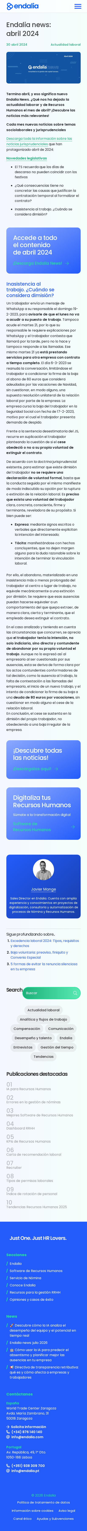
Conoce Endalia (22, 1285)
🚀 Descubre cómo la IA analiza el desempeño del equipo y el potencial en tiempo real (43, 1330)
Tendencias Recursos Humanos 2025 (36, 1207)
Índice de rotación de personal (31, 1193)
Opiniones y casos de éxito (31, 1299)
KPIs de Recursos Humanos (28, 1141)
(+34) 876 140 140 (26, 1432)
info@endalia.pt (25, 1470)
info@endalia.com (27, 1437)
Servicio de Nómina (25, 1278)
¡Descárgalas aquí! (32, 769)
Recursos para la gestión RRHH (35, 1292)
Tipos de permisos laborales (29, 1180)
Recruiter (14, 1167)
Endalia (66, 1038)
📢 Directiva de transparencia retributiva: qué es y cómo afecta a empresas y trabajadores (44, 1372)
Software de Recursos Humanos (32, 827)
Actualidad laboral (66, 44)
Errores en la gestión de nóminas (33, 1102)
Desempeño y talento (33, 1038)
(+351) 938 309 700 (28, 1465)
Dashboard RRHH (20, 1128)
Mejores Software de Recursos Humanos (39, 1115)
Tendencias (44, 1056)
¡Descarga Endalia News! (37, 263)
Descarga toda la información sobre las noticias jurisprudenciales (39, 141)
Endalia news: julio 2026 (29, 1342)
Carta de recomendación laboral (33, 1154)
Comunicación (60, 1028)
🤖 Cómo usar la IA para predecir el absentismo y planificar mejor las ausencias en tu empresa (39, 1354)
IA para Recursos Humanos (28, 1089)
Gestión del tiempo (57, 1047)
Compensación (27, 1028)
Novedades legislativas (26, 158)
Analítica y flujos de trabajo (43, 1019)
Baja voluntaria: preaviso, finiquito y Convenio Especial (39, 955)
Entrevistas (23, 1047)
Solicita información (28, 1426)
